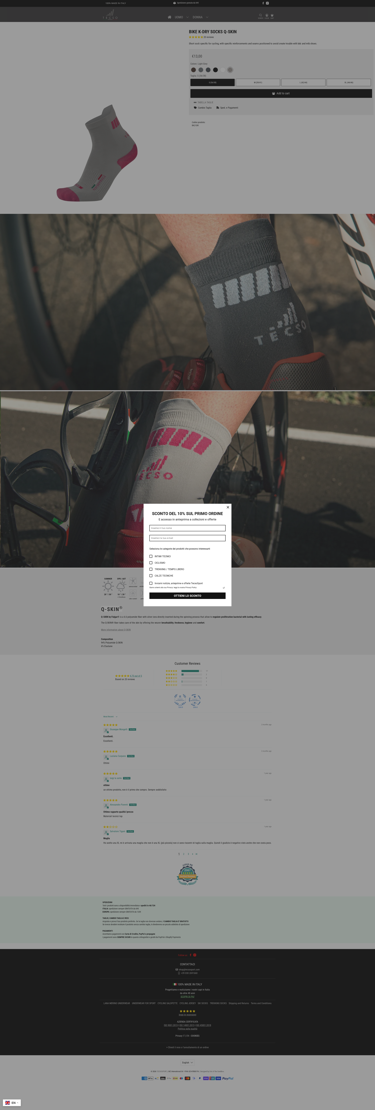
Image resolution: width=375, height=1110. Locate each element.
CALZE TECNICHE (164, 575)
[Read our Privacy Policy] (224, 588)
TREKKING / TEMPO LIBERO (169, 569)
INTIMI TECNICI (163, 556)
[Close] (227, 507)
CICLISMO (160, 562)
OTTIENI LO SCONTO (187, 595)
